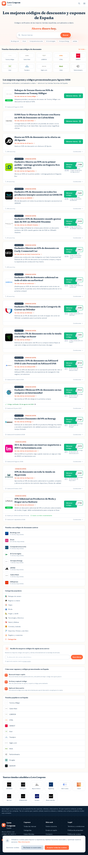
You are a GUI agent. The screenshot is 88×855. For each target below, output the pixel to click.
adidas (75, 41)
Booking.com (15, 41)
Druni (24, 41)
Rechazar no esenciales (32, 848)
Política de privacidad (75, 830)
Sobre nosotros (51, 826)
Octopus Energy (64, 41)
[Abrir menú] (84, 3)
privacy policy (27, 661)
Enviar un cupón (51, 830)
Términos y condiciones (76, 826)
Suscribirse (77, 657)
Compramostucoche (36, 41)
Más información (24, 842)
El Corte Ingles (50, 41)
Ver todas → (82, 49)
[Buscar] (79, 3)
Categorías (27, 830)
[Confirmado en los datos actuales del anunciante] (35, 404)
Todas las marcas (30, 826)
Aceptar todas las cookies (57, 848)
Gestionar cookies (12, 848)
